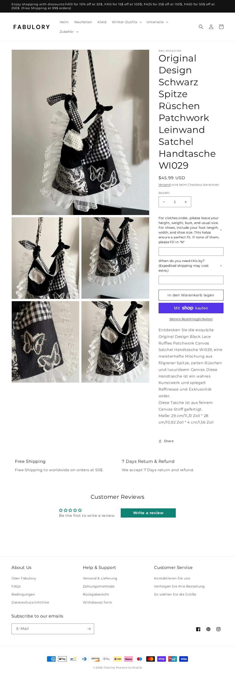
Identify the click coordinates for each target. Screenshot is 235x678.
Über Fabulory (23, 578)
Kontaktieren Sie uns (172, 578)
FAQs (16, 586)
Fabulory (109, 667)
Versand (165, 184)
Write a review (148, 513)
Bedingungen (23, 594)
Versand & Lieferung (100, 578)
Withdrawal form (97, 602)
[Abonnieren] (89, 628)
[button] (126, 22)
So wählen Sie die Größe (175, 594)
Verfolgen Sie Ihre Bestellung (179, 586)
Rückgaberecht (96, 594)
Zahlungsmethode (99, 586)
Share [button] (169, 441)
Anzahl (164, 193)
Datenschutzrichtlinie (30, 602)
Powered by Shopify (129, 667)
